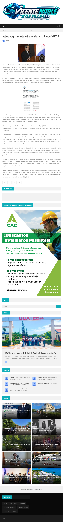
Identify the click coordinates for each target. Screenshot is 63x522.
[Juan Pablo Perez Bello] (3, 41)
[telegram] (19, 182)
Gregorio (12, 377)
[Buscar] (60, 26)
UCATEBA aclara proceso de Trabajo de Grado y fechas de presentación (30, 353)
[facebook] (4, 182)
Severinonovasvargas (43, 383)
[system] (57, 26)
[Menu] (3, 26)
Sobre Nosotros (13, 503)
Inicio (5, 503)
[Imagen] (31, 333)
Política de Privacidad (9, 507)
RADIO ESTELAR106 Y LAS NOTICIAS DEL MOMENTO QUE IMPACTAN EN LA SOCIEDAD (20, 385)
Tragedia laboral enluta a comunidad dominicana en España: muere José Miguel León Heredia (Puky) (32, 30)
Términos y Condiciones (10, 511)
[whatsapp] (14, 182)
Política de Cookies (23, 507)
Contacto (22, 503)
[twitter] (9, 182)
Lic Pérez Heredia (42, 377)
